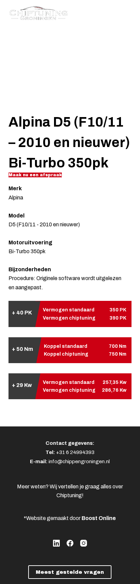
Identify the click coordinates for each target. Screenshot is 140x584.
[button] (35, 175)
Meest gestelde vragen (70, 572)
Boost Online (99, 518)
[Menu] (128, 12)
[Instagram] (83, 543)
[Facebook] (70, 543)
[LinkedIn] (56, 543)
